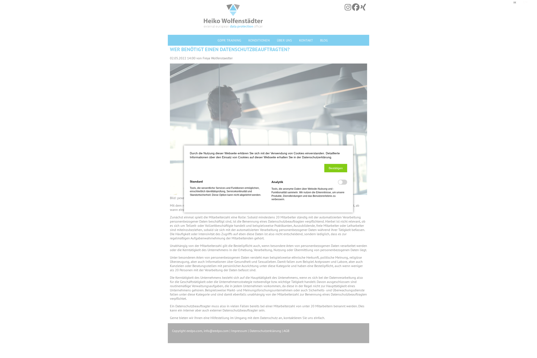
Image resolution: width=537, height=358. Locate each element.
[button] (335, 168)
